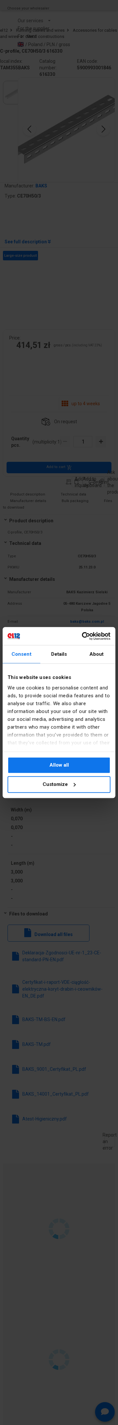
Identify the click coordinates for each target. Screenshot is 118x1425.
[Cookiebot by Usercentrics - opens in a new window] (83, 636)
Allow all (59, 765)
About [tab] (96, 654)
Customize (55, 784)
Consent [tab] (21, 654)
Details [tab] (59, 654)
